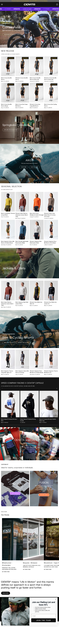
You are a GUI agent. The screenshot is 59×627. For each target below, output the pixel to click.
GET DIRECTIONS (5, 571)
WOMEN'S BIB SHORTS (23, 342)
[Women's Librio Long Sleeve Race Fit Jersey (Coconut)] (51, 202)
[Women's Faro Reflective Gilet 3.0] (37, 290)
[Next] (56, 388)
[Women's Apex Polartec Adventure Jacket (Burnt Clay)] (22, 202)
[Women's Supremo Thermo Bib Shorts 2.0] (51, 359)
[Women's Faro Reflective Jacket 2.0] (51, 290)
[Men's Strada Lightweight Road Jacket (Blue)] (22, 229)
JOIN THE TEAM (43, 620)
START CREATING (15, 493)
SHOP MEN (23, 167)
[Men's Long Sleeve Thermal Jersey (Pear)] (8, 202)
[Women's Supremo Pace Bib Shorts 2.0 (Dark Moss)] (37, 359)
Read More (5, 593)
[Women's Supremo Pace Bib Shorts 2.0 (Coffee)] (51, 229)
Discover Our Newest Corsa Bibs (13, 34)
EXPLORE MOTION (29, 447)
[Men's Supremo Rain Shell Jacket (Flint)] (22, 290)
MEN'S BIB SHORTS (8, 342)
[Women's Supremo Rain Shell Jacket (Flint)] (37, 229)
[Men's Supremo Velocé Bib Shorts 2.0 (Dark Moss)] (8, 229)
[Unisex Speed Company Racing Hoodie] (29, 404)
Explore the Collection (10, 129)
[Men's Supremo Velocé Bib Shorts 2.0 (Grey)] (22, 359)
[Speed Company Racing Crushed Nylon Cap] (48, 404)
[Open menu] (3, 4)
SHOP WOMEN (34, 167)
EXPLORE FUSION (44, 494)
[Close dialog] (55, 599)
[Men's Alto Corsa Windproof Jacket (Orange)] (37, 202)
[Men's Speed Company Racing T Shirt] (10, 404)
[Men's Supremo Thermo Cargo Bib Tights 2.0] (8, 359)
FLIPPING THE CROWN (33, 8)
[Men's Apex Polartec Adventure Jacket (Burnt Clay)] (8, 290)
